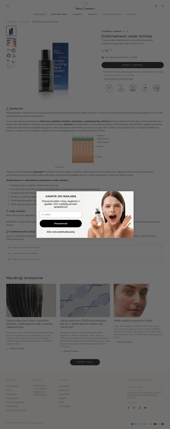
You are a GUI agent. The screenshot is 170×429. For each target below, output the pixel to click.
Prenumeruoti (60, 223)
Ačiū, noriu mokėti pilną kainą (61, 232)
